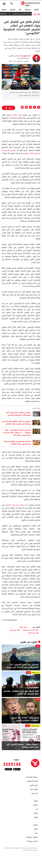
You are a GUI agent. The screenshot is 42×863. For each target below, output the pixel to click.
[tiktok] (7, 764)
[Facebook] (19, 764)
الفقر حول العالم (33, 633)
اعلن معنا (35, 793)
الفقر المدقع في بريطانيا (31, 630)
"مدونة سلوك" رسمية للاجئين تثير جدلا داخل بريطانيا (23, 745)
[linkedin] (9, 764)
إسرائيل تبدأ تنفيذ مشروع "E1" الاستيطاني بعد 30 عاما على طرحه (23, 666)
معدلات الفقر (24, 627)
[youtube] (12, 764)
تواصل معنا (34, 789)
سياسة (27, 9)
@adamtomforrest (23, 58)
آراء (20, 9)
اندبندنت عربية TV (32, 841)
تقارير (23, 642)
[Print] (22, 107)
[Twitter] (17, 764)
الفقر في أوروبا (15, 630)
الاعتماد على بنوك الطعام (15, 505)
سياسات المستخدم (32, 777)
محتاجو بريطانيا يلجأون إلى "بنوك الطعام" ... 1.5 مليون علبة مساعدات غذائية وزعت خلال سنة (17, 432)
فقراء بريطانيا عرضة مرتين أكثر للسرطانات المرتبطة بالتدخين (18, 413)
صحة (36, 833)
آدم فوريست (24, 55)
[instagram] (14, 764)
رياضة (36, 829)
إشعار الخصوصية (32, 781)
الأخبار (36, 9)
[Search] (11, 3)
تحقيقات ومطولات (32, 837)
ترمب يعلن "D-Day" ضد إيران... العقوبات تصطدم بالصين (25, 719)
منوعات (35, 825)
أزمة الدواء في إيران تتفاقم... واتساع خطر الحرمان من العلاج (21, 692)
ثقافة (4, 9)
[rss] (4, 764)
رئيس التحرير (34, 785)
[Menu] (4, 3)
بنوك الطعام (16, 115)
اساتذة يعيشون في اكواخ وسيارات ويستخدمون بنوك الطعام (17, 442)
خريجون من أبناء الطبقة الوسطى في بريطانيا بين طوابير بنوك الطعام (16, 422)
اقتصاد (12, 9)
